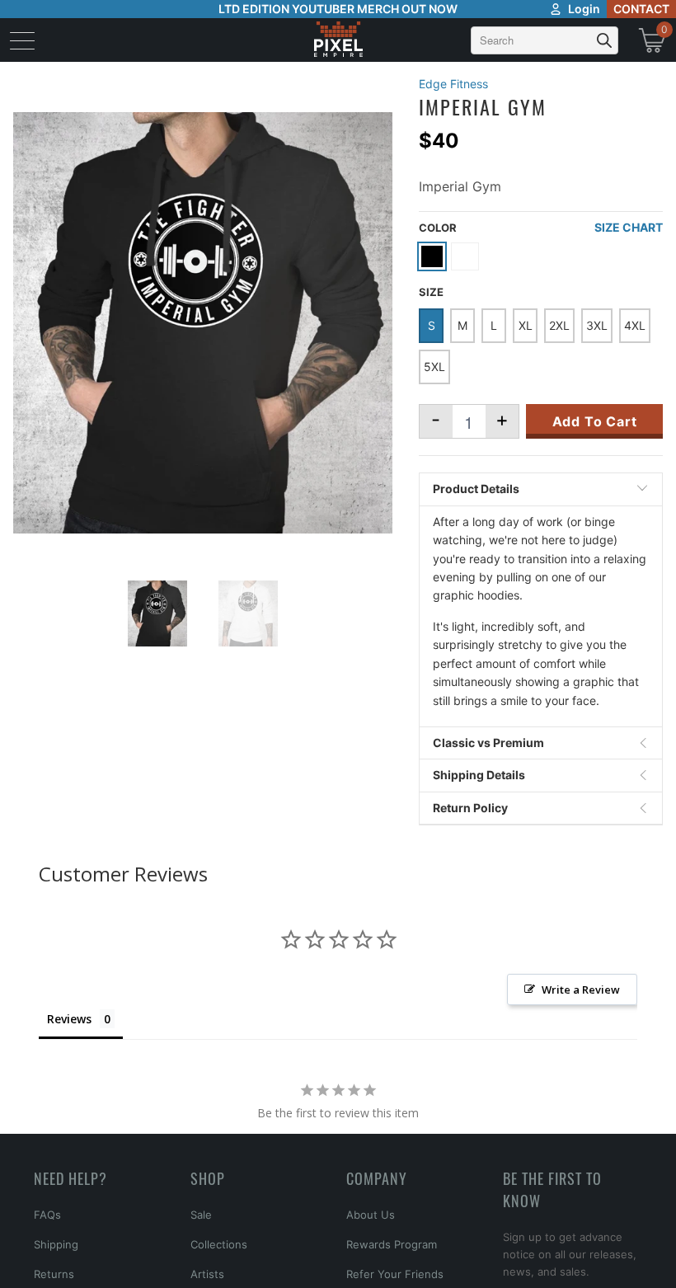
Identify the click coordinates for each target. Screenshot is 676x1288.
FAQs (47, 1214)
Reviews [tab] (69, 1019)
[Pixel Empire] (338, 40)
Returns (54, 1274)
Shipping (56, 1244)
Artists (207, 1274)
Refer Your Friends (395, 1274)
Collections (218, 1244)
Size (431, 291)
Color (438, 227)
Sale (201, 1214)
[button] (55, 1259)
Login (584, 9)
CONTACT (641, 9)
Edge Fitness (453, 84)
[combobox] (544, 40)
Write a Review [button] (581, 989)
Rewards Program (391, 1244)
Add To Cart (594, 421)
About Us (370, 1214)
